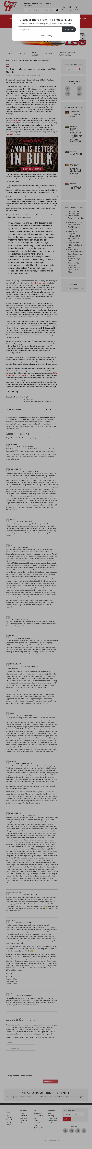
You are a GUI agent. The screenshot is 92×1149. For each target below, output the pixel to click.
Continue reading (46, 36)
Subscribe (69, 29)
